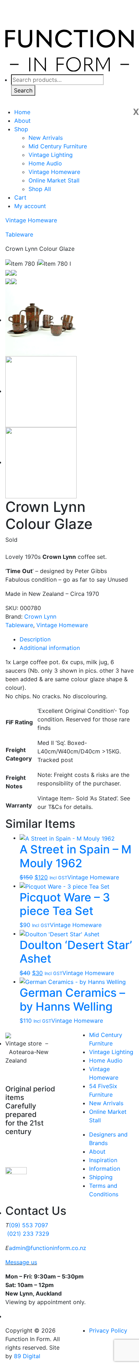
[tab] (77, 639)
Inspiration (103, 1160)
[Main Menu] (123, 97)
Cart (20, 197)
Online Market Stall (54, 180)
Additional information (50, 647)
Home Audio (45, 163)
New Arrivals (46, 137)
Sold (11, 539)
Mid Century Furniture (58, 146)
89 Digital (27, 1356)
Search (23, 90)
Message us (21, 1262)
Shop (21, 129)
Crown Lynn (40, 616)
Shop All (40, 188)
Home (22, 112)
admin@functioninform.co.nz (47, 1247)
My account (30, 206)
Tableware (19, 234)
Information (104, 1168)
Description (35, 639)
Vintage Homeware (54, 171)
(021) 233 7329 (28, 1233)
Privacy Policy (108, 1330)
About (22, 120)
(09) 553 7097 (28, 1225)
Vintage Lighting (51, 154)
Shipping (101, 1177)
